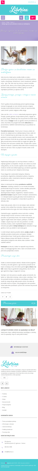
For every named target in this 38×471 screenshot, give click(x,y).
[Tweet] (6, 297)
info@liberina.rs (9, 452)
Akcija (3, 399)
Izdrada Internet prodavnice (7, 465)
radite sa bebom (14, 114)
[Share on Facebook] (3, 297)
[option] (19, 323)
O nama (4, 396)
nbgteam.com (10, 463)
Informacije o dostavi (21, 347)
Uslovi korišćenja (20, 352)
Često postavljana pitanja (9, 421)
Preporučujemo (6, 404)
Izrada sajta (17, 465)
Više (4, 378)
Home (3, 22)
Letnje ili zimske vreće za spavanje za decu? (18, 330)
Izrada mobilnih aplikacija (27, 465)
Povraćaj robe (6, 432)
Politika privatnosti (7, 429)
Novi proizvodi (6, 402)
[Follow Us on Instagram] (10, 297)
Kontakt (4, 410)
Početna (4, 394)
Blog (8, 22)
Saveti (12, 22)
